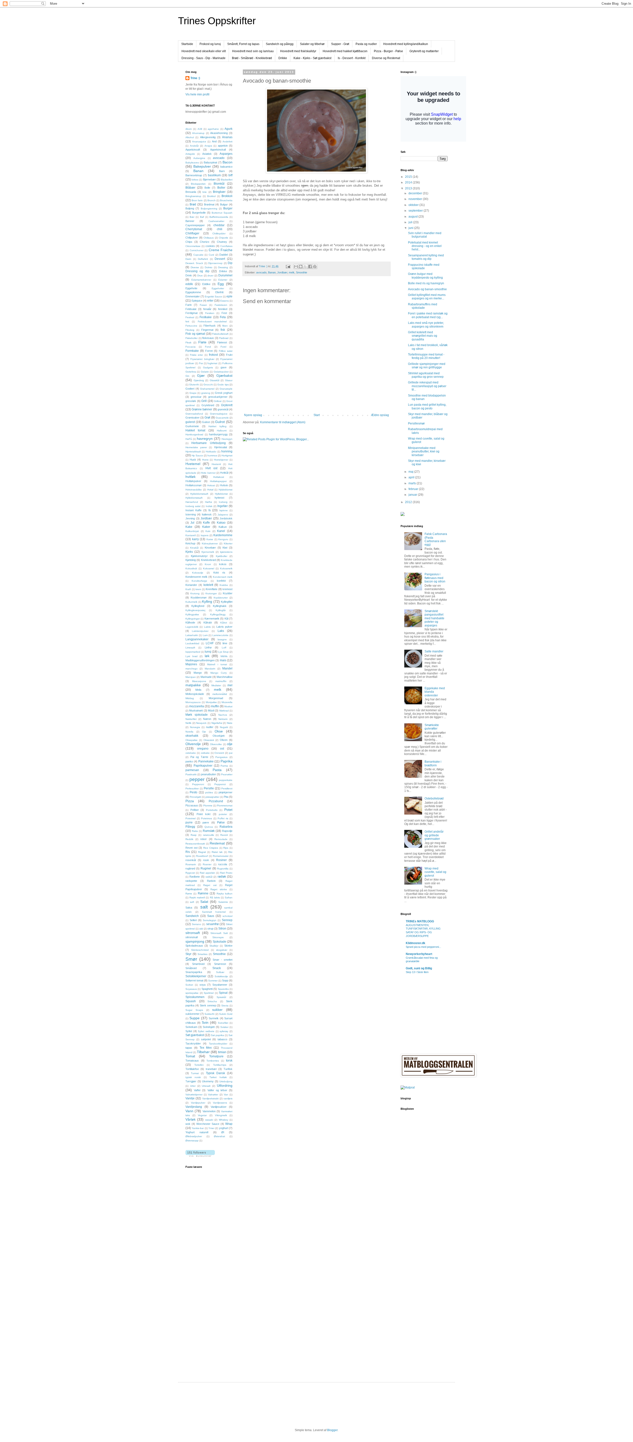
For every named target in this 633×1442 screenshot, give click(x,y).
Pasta (217, 770)
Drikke (282, 58)
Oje (204, 731)
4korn (188, 129)
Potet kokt (203, 814)
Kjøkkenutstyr (199, 556)
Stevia (224, 1005)
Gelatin (205, 371)
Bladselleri (226, 179)
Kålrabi (207, 622)
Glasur (228, 380)
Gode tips (222, 384)
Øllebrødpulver (193, 1136)
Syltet (188, 1031)
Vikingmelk (221, 1115)
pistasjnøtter (212, 797)
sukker (217, 1010)
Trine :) (195, 78)
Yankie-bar (198, 1128)
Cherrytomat (193, 229)
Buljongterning (209, 208)
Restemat (217, 843)
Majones (191, 664)
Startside (187, 44)
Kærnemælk (211, 618)
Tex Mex (206, 1047)
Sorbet (189, 984)
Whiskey (223, 1119)
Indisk (209, 506)
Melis (198, 689)
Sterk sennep (208, 1005)
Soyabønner (219, 984)
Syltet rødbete (206, 1031)
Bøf (202, 217)
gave (223, 367)
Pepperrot (220, 784)
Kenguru (223, 539)
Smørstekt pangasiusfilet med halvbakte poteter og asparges (434, 618)
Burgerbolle (199, 212)
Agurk (228, 129)
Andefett (227, 141)
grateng (205, 393)
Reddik (189, 839)
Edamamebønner (201, 279)
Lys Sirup (223, 651)
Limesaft (190, 647)
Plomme (207, 805)
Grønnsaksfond (194, 413)
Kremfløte (211, 589)
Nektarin (223, 719)
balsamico (226, 166)
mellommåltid (219, 694)
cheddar (219, 225)
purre (189, 822)
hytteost (219, 497)
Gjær (201, 375)
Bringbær (219, 192)
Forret (209, 350)
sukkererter (192, 1013)
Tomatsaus (192, 1060)
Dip (230, 263)
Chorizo (204, 241)
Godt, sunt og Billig (419, 968)
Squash (190, 1001)
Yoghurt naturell (196, 1132)
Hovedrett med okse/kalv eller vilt (203, 51)
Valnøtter (213, 1094)
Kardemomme (222, 535)
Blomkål (219, 183)
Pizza (189, 801)
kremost (227, 589)
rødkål (208, 876)
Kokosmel (208, 568)
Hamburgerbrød (194, 434)
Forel (223, 346)
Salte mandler (434, 651)
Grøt (207, 417)
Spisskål (221, 997)
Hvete (205, 459)
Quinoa (208, 826)
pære (206, 822)
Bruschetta (226, 200)
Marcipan (190, 677)
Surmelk (214, 1018)
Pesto (193, 792)
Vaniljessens (220, 1102)
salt (204, 907)
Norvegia (195, 727)
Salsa (188, 907)
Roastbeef (202, 856)
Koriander (191, 584)
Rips (225, 847)
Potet (228, 810)
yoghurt (223, 1128)
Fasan (203, 305)
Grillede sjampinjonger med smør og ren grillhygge (426, 365)
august (413, 216)
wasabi (209, 1119)
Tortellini (198, 1065)
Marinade (206, 676)
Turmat (195, 1073)
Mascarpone (199, 681)
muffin (215, 706)
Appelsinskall (218, 149)
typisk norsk (193, 1077)
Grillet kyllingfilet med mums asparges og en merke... (427, 296)
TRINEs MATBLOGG (420, 921)
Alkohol (189, 137)
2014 (409, 182)
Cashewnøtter (216, 221)
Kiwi (225, 547)
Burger (227, 208)
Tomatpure (216, 1056)
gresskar (196, 396)
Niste (229, 723)
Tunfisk (228, 1068)
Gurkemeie (192, 426)
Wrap (228, 1124)
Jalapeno (223, 514)
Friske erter (196, 355)
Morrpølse (211, 702)
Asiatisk (207, 153)
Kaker (206, 527)
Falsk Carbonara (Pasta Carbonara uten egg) (436, 539)
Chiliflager (192, 233)
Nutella (189, 731)
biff (230, 175)
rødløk (222, 876)
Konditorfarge (199, 580)
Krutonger (211, 593)
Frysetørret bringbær (202, 359)
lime (225, 643)
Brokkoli (227, 196)
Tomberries (212, 1060)
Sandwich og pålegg (280, 44)
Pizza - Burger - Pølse (388, 51)
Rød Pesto (226, 872)
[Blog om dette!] (300, 266)
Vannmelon (209, 1111)
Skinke (228, 945)
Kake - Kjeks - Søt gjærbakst (312, 58)
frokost (213, 354)
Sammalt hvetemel (214, 911)
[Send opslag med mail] (288, 266)
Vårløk (190, 1119)
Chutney (222, 241)
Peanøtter (226, 774)
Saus (210, 916)
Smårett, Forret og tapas (243, 44)
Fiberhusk (209, 325)
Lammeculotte (220, 635)
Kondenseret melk (196, 576)
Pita (226, 796)
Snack (216, 968)
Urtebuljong (225, 1081)
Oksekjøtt (219, 735)
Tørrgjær (190, 1081)
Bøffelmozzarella (218, 217)
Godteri (189, 388)
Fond (208, 346)
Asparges (226, 153)
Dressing (223, 267)
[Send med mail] (296, 266)
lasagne (222, 639)
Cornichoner (196, 250)
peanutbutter (208, 774)
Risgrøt (202, 852)
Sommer (213, 980)
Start (317, 415)
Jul (192, 522)
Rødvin (211, 880)
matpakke (193, 685)
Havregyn (227, 439)
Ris (187, 852)
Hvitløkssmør (193, 485)
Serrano (196, 924)
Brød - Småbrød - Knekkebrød (252, 58)
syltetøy (224, 1031)
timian (222, 1052)
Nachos (222, 714)
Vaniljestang (193, 1107)
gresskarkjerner (217, 396)
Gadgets (208, 367)
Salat (204, 902)
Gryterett (226, 405)
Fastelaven (221, 305)
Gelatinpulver (221, 371)
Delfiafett (203, 259)
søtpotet (206, 1039)
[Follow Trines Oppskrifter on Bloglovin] (200, 1155)
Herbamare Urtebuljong (208, 443)
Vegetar (202, 1115)
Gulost (206, 422)
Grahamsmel (207, 388)
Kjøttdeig (190, 559)
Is (209, 510)
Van (226, 1094)
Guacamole (222, 417)
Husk (193, 459)
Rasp (194, 835)
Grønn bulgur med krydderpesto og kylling (425, 275)
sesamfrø (212, 924)
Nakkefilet (191, 719)
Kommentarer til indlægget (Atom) (282, 422)
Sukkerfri (209, 1014)
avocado (261, 272)
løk (207, 656)
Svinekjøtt (209, 1026)
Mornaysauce (193, 702)
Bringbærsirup (193, 196)
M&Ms (224, 656)
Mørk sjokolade (196, 714)
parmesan (192, 770)
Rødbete (194, 876)
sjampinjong (194, 941)
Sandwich (192, 916)
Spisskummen (194, 997)
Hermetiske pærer (196, 447)
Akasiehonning (219, 133)
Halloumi (221, 430)
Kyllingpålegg (218, 614)
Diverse (195, 267)
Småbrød (191, 968)
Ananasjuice (199, 141)
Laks (221, 631)
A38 (200, 129)
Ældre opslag (380, 415)
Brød (193, 204)
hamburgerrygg (218, 434)
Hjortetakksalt (193, 451)
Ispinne (223, 510)
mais (223, 660)
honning (226, 451)
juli (410, 222)
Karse (209, 539)
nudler (209, 727)
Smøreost (220, 963)
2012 (409, 502)
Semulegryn (209, 920)
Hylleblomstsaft (194, 497)
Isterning (190, 514)
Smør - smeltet (222, 959)
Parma (224, 765)
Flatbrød (223, 338)
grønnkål (223, 409)
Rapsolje (227, 830)
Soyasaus (191, 989)
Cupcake (198, 254)
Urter (193, 1086)
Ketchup (190, 543)
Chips (188, 241)
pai (230, 753)
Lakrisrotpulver (200, 631)
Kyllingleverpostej (195, 610)
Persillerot (226, 788)
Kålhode (190, 622)
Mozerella (227, 702)
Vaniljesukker (218, 1106)
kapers (204, 535)
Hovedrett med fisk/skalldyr (298, 51)
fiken (225, 325)
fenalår (207, 309)
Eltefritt (219, 292)
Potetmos (206, 818)
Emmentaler (192, 296)
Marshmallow (224, 676)
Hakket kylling (217, 426)
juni (411, 228)
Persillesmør (416, 423)
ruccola (222, 864)
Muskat (228, 706)
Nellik (188, 723)
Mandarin (210, 668)
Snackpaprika (193, 972)
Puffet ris (223, 818)
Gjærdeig (199, 380)
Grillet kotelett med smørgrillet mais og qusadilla (422, 336)
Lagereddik (191, 626)
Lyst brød (191, 656)
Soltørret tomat (194, 980)
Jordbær (282, 272)
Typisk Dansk (215, 1073)
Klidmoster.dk (415, 943)
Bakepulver (202, 166)
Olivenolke (216, 744)
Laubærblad (192, 643)
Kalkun (223, 526)
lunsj (208, 651)
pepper (196, 779)
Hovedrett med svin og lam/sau (253, 51)
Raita (195, 831)
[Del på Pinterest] (314, 266)
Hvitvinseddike (193, 489)
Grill (204, 401)
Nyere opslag (253, 415)
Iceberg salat (193, 506)
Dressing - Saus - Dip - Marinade (203, 58)
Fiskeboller (191, 338)
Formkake (192, 351)
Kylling (207, 601)
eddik (189, 284)
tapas (188, 1047)
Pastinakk (191, 774)
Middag (189, 698)
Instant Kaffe (193, 510)
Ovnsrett (219, 753)
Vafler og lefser (217, 1090)
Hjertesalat (220, 447)
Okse (219, 731)
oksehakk (191, 735)
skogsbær (221, 950)
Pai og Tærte (199, 756)
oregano (202, 748)
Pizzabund (216, 801)
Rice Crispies (210, 847)
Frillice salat (225, 351)
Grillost (218, 401)
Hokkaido (211, 451)
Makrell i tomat (217, 664)
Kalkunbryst (192, 531)
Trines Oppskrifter (217, 20)
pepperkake (225, 780)
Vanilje (190, 1098)
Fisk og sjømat (195, 333)
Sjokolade (219, 941)
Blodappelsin (198, 183)
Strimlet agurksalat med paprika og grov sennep (426, 375)
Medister (216, 685)
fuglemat (212, 363)
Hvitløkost (218, 477)
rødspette (191, 880)
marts (412, 483)
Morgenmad (216, 698)
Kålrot (223, 622)
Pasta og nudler (366, 44)
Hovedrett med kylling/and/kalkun (405, 44)
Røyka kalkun (224, 893)
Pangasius (221, 757)
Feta (223, 317)
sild (201, 928)
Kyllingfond (197, 605)
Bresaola (190, 191)
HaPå (188, 439)
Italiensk (207, 514)
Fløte (202, 342)
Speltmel (209, 993)
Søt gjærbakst (194, 1035)
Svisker (224, 1027)
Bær (192, 217)
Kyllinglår (221, 610)
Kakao (221, 522)
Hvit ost (211, 468)
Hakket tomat (195, 430)
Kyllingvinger (192, 618)
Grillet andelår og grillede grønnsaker (434, 835)
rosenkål (190, 860)
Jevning (190, 518)
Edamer (222, 279)
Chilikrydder (219, 233)
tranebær (211, 1068)
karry (195, 539)
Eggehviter (218, 288)
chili (219, 229)
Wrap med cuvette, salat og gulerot (435, 872)
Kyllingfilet (226, 601)
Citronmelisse (193, 246)
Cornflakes (226, 246)
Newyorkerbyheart (419, 954)
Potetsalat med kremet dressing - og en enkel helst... (425, 246)
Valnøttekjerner (194, 1094)
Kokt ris (219, 572)
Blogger (332, 1430)
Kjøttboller (221, 556)
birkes (195, 179)
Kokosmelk (226, 568)
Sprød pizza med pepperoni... (423, 946)
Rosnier (207, 864)
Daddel (223, 254)
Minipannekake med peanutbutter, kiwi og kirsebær (423, 451)
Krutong (195, 593)
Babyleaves (192, 162)
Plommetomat (224, 805)
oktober (413, 205)
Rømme (203, 893)
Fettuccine (191, 325)
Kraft (188, 589)
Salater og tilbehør (312, 44)
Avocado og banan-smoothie (427, 289)
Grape (193, 393)
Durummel (225, 275)
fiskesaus (208, 337)
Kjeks (189, 552)
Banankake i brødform (433, 763)
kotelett (208, 585)
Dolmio (208, 267)
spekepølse (192, 993)
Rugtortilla (222, 868)
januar (413, 494)
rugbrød (190, 868)
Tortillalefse (192, 1068)
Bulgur (224, 204)
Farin (188, 304)
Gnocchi (208, 384)
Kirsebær (210, 547)
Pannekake (206, 761)
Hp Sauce (197, 455)
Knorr (208, 564)
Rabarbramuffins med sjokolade (422, 306)
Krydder (227, 593)
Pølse (221, 822)
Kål (226, 618)
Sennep (227, 920)
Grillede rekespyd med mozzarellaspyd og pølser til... (427, 386)
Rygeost (190, 872)
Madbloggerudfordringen (200, 660)
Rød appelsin (207, 872)
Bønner (189, 221)
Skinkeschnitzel (200, 950)
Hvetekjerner (221, 459)
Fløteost (222, 342)
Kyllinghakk (219, 605)
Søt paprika (217, 1035)
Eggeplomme (193, 292)
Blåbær (190, 187)
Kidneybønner (210, 543)
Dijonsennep (215, 263)
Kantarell (190, 535)
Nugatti (224, 727)
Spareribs (223, 989)
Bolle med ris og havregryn (426, 283)
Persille (209, 788)
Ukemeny (208, 1081)
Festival (189, 317)
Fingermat (207, 329)
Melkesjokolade (194, 693)
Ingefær (222, 506)
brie (205, 192)
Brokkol (211, 196)
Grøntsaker (192, 417)
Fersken (209, 313)
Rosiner (221, 860)
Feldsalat (190, 309)
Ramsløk (209, 831)
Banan (272, 272)
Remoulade (220, 839)
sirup (210, 928)
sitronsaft (192, 933)
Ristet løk (217, 852)
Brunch (211, 200)
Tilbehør (203, 1052)
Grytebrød (208, 405)
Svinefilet (223, 1022)
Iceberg (223, 502)
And (214, 141)
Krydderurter (221, 597)
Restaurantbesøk (195, 843)
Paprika (226, 761)
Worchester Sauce (207, 1123)
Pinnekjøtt (195, 797)
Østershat (219, 1136)
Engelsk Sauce (213, 296)
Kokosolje (197, 572)
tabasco (222, 1039)
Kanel (221, 531)
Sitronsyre (218, 937)
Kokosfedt (191, 568)
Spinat (223, 993)
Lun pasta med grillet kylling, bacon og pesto (427, 406)
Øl (222, 1132)
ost (222, 748)
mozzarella (196, 706)
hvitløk (190, 477)
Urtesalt (206, 1086)
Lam (205, 635)
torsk (229, 1060)
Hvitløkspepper (218, 481)
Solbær (220, 972)
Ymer (211, 1128)
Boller (221, 187)
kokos (222, 564)
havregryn (205, 439)
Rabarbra (226, 826)
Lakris (207, 626)
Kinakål (194, 547)
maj (411, 471)
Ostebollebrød (434, 798)
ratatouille (208, 835)
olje (229, 744)
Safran (228, 897)
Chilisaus (208, 237)
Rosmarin (190, 864)
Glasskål (214, 380)
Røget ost (209, 885)
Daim (188, 259)
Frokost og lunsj (210, 44)
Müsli (211, 710)
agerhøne (213, 129)
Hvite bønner (208, 472)
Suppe (194, 1018)
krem (198, 589)
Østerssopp (192, 1140)
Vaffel (197, 1090)
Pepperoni (198, 784)
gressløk (190, 400)
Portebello (212, 810)
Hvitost (211, 485)
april (411, 477)
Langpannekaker (196, 639)
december (415, 193)
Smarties (202, 954)
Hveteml (216, 464)
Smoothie (301, 272)
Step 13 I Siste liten (417, 972)
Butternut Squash (222, 212)
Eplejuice (197, 300)
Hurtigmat (227, 455)
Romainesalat (220, 856)
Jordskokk (226, 518)
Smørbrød (198, 963)
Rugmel (206, 868)
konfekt (221, 580)
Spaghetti (207, 988)
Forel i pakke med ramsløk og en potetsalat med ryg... (428, 315)
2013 (409, 188)
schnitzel (227, 916)
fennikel (222, 309)
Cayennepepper (195, 225)
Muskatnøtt (196, 710)
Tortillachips (219, 1065)
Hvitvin (224, 485)
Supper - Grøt (340, 44)
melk (291, 272)
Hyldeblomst (225, 489)
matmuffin (220, 681)
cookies (210, 245)
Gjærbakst (224, 375)
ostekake (190, 753)
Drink (188, 275)
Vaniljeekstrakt (210, 1098)
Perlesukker (192, 788)
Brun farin (197, 200)
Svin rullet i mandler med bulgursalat (424, 234)
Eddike (206, 284)
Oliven (223, 739)
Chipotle (223, 237)
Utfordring (224, 1085)
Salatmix (223, 902)
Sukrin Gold (225, 1014)
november (415, 199)
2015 (409, 176)
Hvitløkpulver (193, 481)
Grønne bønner (202, 409)
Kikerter (228, 543)
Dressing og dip (197, 271)
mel (229, 685)
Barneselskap (193, 175)
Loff (224, 647)
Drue (200, 275)
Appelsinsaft (192, 149)
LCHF (210, 643)
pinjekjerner (225, 792)
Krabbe (224, 585)
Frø (201, 363)
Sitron (222, 928)
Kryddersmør (199, 597)
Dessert (220, 259)
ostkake (205, 753)
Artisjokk (190, 154)
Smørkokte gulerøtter (432, 726)
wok (187, 1123)
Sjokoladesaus (194, 945)
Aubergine (199, 158)
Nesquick (201, 723)
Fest (224, 312)
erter (210, 300)
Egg (221, 284)
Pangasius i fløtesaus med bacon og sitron (435, 578)
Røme (188, 893)
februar (413, 489)
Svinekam (191, 1026)
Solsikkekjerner (195, 976)
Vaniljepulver (198, 1102)
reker (203, 839)
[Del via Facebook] (310, 266)
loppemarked (192, 651)
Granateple (226, 388)
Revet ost (191, 847)
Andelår (194, 145)
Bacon (227, 162)
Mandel (227, 668)
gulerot (190, 422)
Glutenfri (194, 384)
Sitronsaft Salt (219, 933)
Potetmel (190, 818)
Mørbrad (224, 710)
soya (202, 984)
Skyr (188, 954)
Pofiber (194, 809)
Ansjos (208, 145)
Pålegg (190, 826)
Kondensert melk (222, 577)
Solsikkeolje (221, 976)
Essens (224, 300)
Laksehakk (191, 635)
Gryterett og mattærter (424, 51)
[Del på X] (305, 266)
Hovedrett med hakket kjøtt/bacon (345, 51)
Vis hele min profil (197, 94)
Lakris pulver (224, 626)
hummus (212, 455)
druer (210, 275)
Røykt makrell (197, 897)
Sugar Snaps (194, 1010)
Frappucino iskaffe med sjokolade (423, 266)
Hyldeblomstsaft (199, 493)
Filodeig (189, 330)
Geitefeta (190, 371)
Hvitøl (210, 489)
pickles (209, 792)
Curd (211, 254)
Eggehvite (191, 288)
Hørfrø (208, 502)
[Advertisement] (205, 1291)
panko (189, 761)
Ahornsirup (198, 133)
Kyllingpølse (192, 614)
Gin (187, 376)
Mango (198, 672)
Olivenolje (193, 744)
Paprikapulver (203, 765)
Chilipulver (191, 237)
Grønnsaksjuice (218, 413)
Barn (222, 171)
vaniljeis (228, 1098)
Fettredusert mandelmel (212, 321)
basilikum (214, 175)
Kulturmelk (191, 601)
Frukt (229, 354)
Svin (205, 1022)
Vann (189, 1111)
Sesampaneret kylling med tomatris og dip (426, 257)
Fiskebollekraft (220, 334)
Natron (207, 718)
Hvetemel (192, 464)
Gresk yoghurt (224, 392)
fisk (223, 330)
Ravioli (224, 835)
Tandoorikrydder (218, 1043)
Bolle (207, 187)
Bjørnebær (209, 179)
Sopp (225, 980)
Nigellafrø (216, 723)
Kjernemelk (208, 552)
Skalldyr (213, 945)
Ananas (227, 137)
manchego (191, 668)
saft (192, 902)
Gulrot (220, 422)
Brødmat (209, 204)
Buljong (189, 208)
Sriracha (212, 1001)
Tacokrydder (193, 1043)
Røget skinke (218, 889)
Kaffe (206, 522)
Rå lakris (215, 897)
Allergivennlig (208, 137)
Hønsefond (191, 502)
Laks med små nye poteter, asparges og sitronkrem (426, 324)
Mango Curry (218, 672)
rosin (206, 860)
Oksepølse (191, 740)
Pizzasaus (191, 805)
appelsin (223, 145)
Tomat (190, 1056)
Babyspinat (210, 162)
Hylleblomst (221, 493)
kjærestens (226, 552)
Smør (191, 959)
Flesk (188, 342)
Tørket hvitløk (217, 1077)
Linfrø (208, 647)
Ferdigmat (191, 312)
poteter (223, 814)
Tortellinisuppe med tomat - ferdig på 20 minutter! (426, 356)
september (416, 210)
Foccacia (190, 346)
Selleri (193, 920)
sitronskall (191, 937)
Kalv (207, 531)
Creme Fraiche (221, 250)
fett (187, 321)
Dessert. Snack (194, 263)
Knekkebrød (208, 559)
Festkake (206, 317)
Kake (188, 527)
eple (229, 296)
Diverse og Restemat (386, 58)
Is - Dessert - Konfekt (351, 58)
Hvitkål (224, 472)
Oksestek (208, 740)
